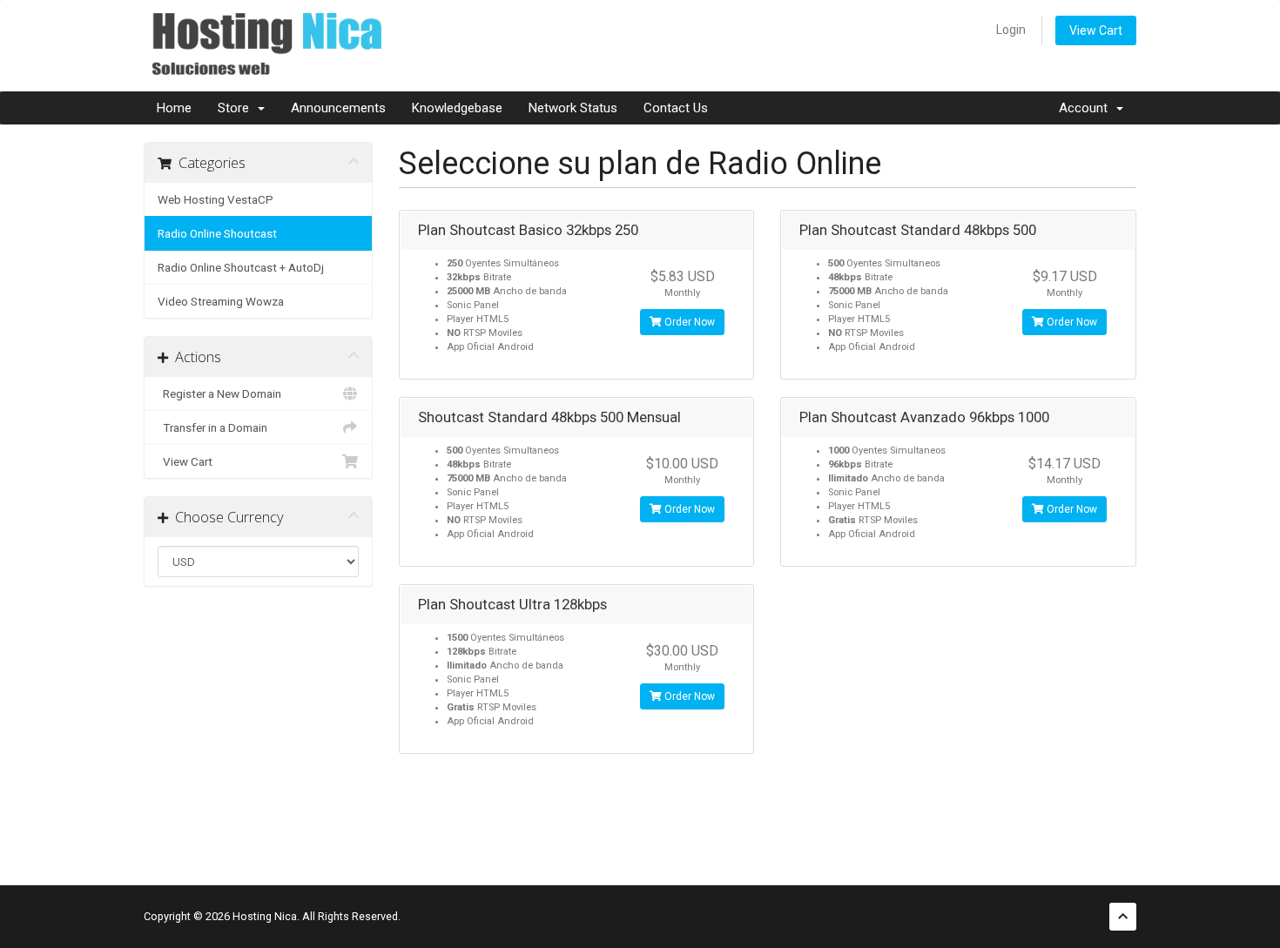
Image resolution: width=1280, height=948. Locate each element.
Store (237, 108)
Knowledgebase (457, 108)
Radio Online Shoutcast (217, 233)
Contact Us (675, 108)
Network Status (573, 108)
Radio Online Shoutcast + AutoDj (241, 267)
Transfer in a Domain (212, 427)
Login (1011, 30)
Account (1087, 108)
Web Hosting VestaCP (215, 199)
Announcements (338, 108)
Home (174, 108)
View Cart (1095, 30)
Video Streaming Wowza (221, 301)
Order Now (688, 322)
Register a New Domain (219, 393)
